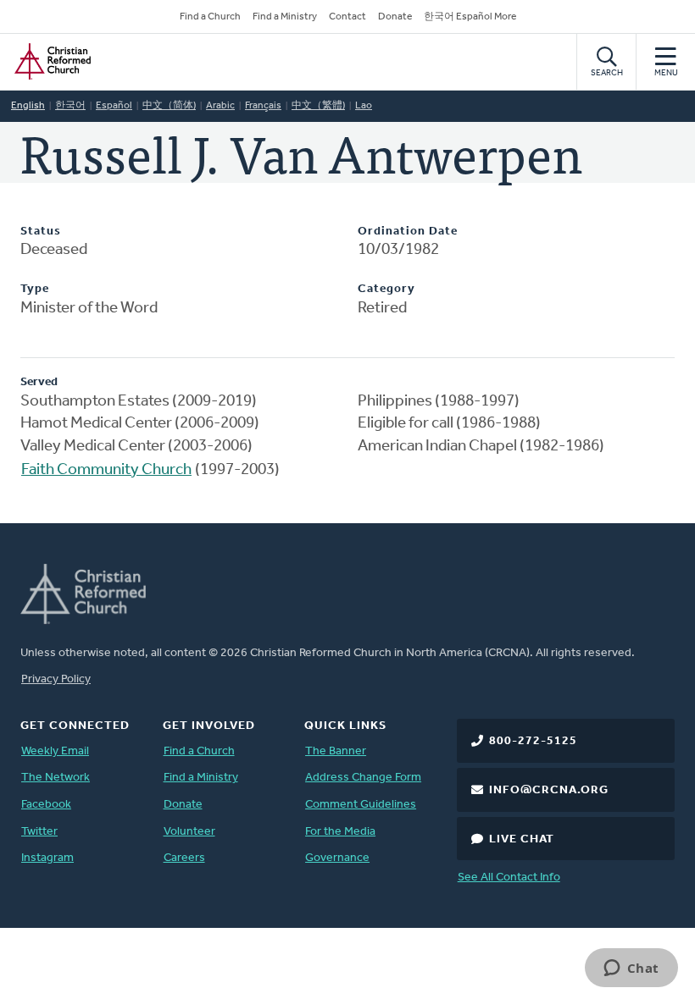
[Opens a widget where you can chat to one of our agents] (631, 969)
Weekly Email (55, 751)
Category (386, 289)
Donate (395, 17)
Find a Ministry (285, 17)
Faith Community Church (106, 470)
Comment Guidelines (360, 804)
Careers (184, 858)
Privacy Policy (56, 679)
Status (40, 231)
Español (114, 106)
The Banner (335, 751)
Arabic (220, 106)
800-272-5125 (533, 741)
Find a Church (210, 17)
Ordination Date (408, 231)
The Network (55, 777)
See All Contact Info (509, 877)
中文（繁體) (318, 106)
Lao (363, 106)
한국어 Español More (470, 17)
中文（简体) (169, 106)
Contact (347, 17)
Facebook (46, 804)
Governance (337, 858)
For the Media (340, 831)
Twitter (39, 831)
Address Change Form (363, 777)
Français (263, 106)
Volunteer (189, 831)
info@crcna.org (549, 790)
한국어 (70, 106)
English (28, 106)
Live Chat (521, 839)
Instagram (47, 858)
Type (34, 289)
